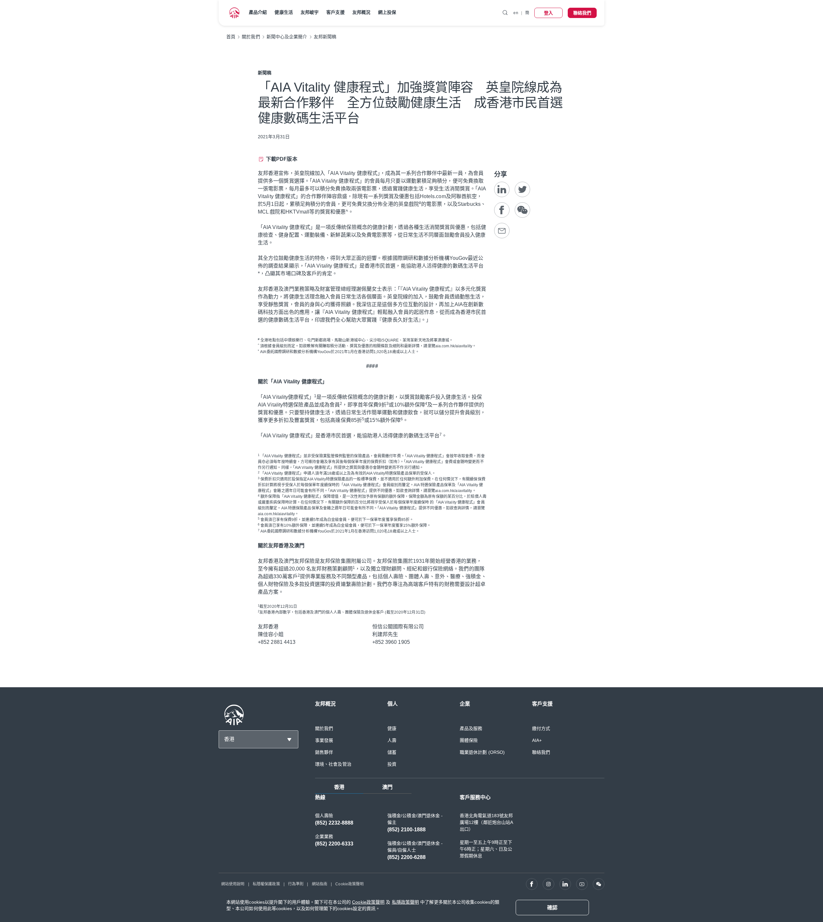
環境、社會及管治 (333, 764)
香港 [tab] (339, 787)
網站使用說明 (233, 884)
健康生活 (284, 12)
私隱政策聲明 (405, 902)
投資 (391, 764)
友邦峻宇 (310, 12)
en (515, 13)
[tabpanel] (459, 831)
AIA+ (537, 740)
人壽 (391, 740)
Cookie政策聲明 (349, 884)
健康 (391, 728)
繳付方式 (541, 728)
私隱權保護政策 (266, 884)
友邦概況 (361, 12)
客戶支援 (335, 12)
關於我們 (324, 728)
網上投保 (387, 12)
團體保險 (469, 740)
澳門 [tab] (387, 787)
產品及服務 (471, 728)
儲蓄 (391, 752)
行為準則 (295, 884)
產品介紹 (258, 12)
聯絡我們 (541, 752)
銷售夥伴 (324, 752)
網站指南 (319, 884)
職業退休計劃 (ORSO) (482, 752)
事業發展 (324, 740)
